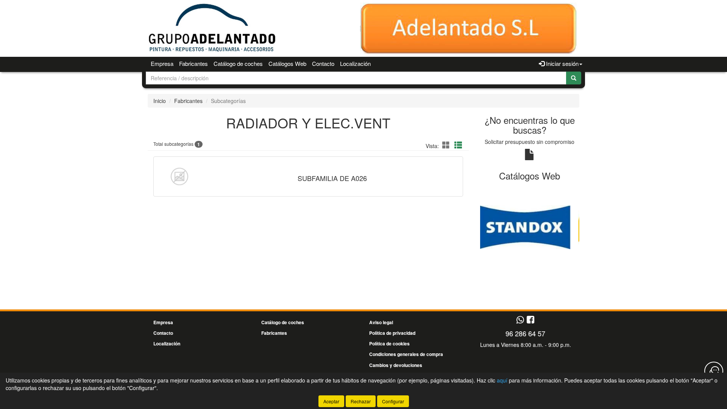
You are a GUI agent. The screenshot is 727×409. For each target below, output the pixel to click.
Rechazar (361, 401)
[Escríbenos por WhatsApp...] (520, 320)
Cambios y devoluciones (395, 365)
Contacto (323, 63)
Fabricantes (193, 63)
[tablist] (530, 226)
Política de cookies (389, 343)
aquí (502, 380)
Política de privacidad (392, 332)
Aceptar (331, 401)
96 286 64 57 (525, 333)
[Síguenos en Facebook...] (530, 320)
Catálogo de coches (238, 63)
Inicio (159, 101)
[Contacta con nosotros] (713, 371)
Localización (355, 63)
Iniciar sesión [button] (561, 63)
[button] (447, 144)
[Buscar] (573, 78)
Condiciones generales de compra (406, 354)
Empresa (162, 63)
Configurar (393, 401)
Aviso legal (381, 322)
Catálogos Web (287, 63)
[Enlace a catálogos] (530, 226)
